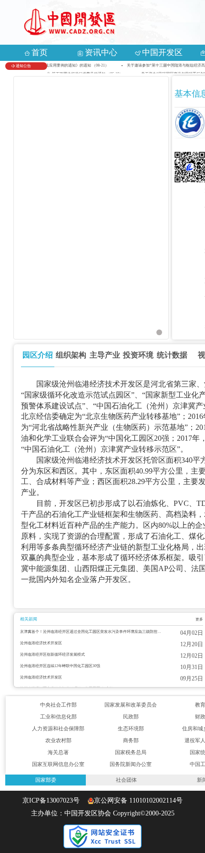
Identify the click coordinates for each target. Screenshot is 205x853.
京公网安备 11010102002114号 (138, 801)
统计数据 (172, 355)
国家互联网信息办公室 (58, 764)
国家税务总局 (130, 752)
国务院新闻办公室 (131, 764)
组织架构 (71, 355)
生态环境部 (131, 728)
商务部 (131, 740)
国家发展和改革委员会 (130, 705)
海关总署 (58, 752)
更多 (199, 619)
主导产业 (105, 355)
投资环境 (138, 355)
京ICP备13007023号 (53, 801)
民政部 (131, 716)
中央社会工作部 (58, 705)
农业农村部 (58, 740)
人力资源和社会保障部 (58, 728)
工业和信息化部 (58, 716)
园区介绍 (37, 355)
